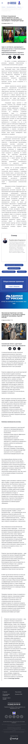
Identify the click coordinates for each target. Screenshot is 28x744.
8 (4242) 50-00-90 (14, 704)
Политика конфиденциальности (14, 728)
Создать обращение (14, 286)
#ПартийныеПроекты (14, 268)
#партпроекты (21, 271)
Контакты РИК (18, 694)
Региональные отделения (6, 695)
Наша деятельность (11, 7)
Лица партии (18, 692)
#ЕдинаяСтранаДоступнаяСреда (14, 265)
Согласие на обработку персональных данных (14, 731)
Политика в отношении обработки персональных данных (14, 730)
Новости (19, 7)
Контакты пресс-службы (7, 698)
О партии (5, 692)
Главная (3, 7)
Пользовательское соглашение (14, 727)
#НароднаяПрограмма (8, 271)
